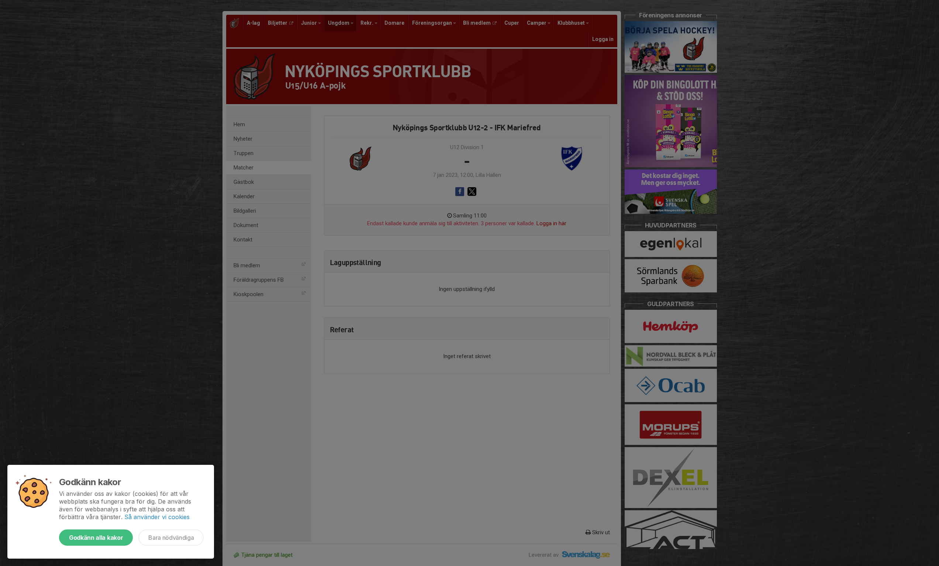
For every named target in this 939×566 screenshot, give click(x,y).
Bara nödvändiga (171, 537)
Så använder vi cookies (157, 517)
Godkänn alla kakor (96, 537)
